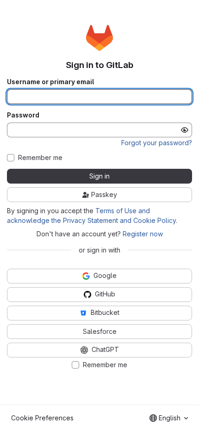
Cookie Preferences (42, 418)
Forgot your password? (156, 143)
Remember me (40, 157)
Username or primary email (50, 82)
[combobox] (168, 418)
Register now (143, 234)
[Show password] (184, 130)
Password (23, 115)
